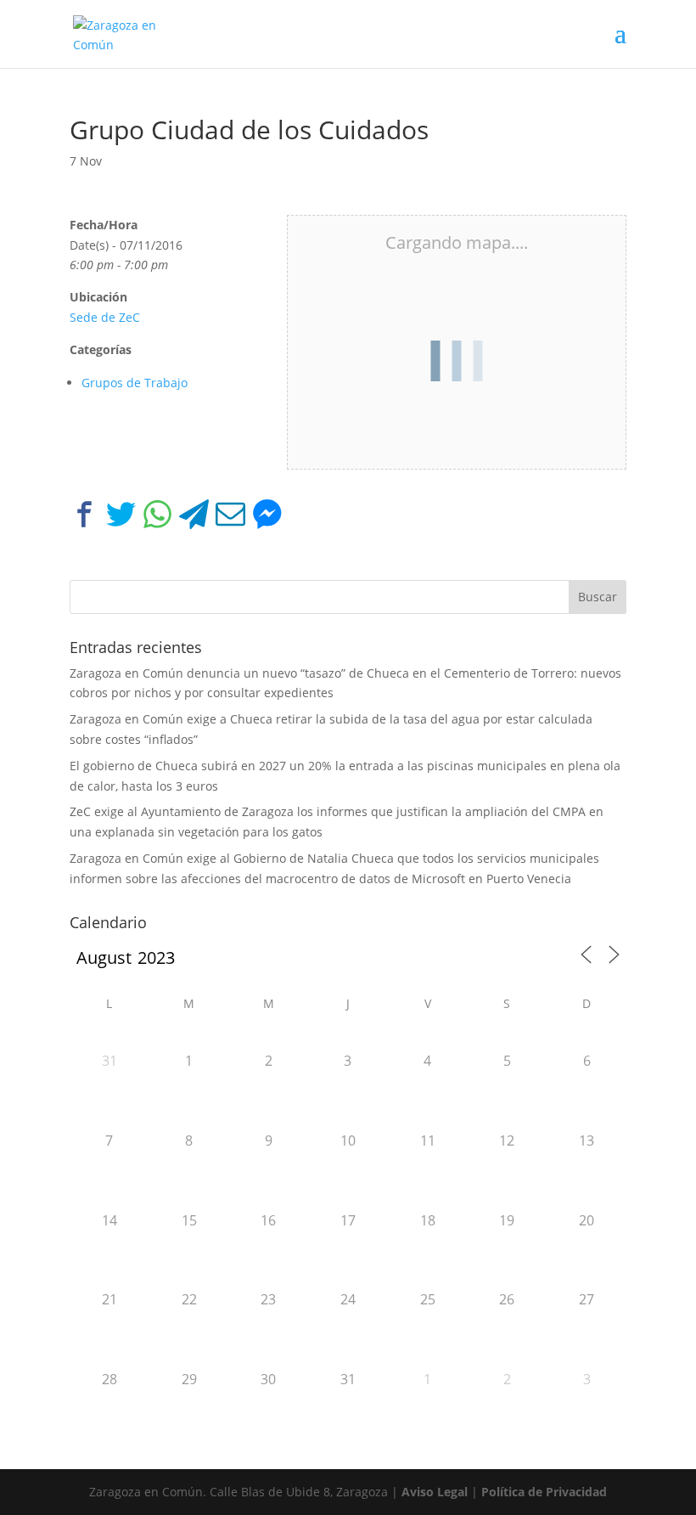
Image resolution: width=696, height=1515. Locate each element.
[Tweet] (121, 517)
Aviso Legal (434, 1492)
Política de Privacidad (544, 1492)
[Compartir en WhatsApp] (157, 517)
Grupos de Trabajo (134, 383)
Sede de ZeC (105, 317)
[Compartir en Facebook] (84, 517)
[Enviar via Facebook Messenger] (267, 517)
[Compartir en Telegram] (194, 517)
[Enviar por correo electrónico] (230, 517)
